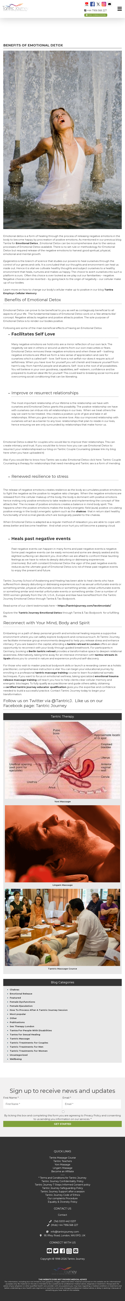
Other (13, 1018)
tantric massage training (51, 672)
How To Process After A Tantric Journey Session (39, 1010)
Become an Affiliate (62, 1171)
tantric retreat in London (83, 644)
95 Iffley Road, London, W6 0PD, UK (64, 1235)
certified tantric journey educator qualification (35, 687)
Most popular (18, 1014)
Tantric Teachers (62, 1161)
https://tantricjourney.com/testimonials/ (84, 605)
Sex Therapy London (22, 1026)
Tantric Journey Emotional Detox (40, 612)
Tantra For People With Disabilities (31, 1030)
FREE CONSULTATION (97, 15)
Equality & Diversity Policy (62, 1201)
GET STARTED (62, 1124)
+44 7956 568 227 (96, 10)
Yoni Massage (62, 1164)
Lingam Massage (62, 1168)
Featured (15, 997)
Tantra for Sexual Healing (25, 1034)
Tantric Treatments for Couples (29, 1042)
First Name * (11, 1097)
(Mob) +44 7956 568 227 (64, 1225)
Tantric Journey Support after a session (63, 1191)
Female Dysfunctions (22, 1002)
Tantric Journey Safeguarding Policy (62, 1188)
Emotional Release (21, 993)
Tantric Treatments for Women (29, 1051)
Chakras (14, 989)
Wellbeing (16, 1059)
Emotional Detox (27, 243)
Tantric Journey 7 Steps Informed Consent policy (62, 1184)
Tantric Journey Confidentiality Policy (62, 1181)
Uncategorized (19, 1055)
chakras (81, 511)
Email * (66, 1097)
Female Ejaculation (21, 1006)
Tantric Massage (20, 1038)
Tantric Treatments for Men (26, 1046)
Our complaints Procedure (63, 1198)
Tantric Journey (52, 705)
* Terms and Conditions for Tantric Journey (62, 1177)
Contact (62, 1214)
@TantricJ (62, 700)
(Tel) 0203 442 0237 (64, 1221)
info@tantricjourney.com (64, 1231)
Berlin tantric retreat (42, 651)
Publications (17, 1022)
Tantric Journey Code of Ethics (62, 1194)
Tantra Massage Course (62, 1157)
